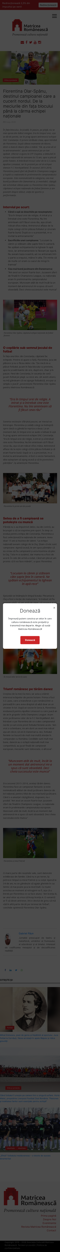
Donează (30, 640)
